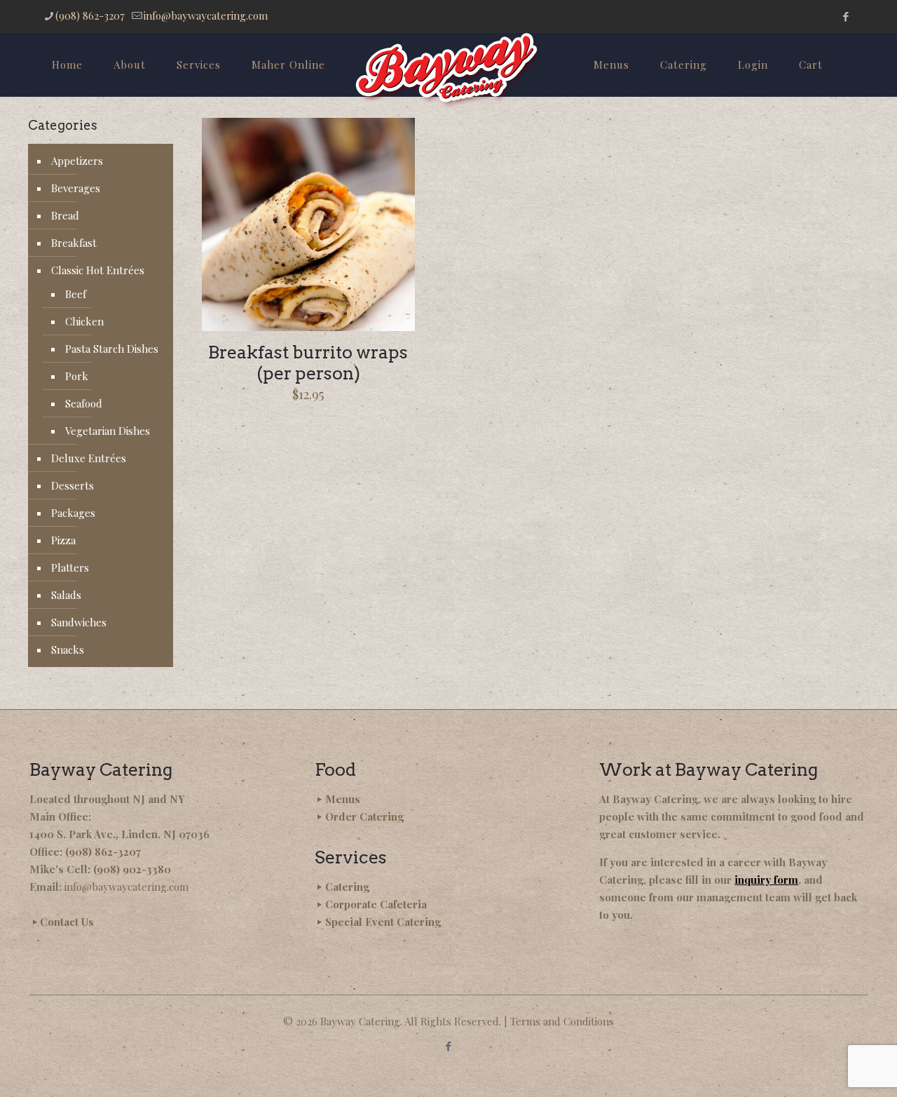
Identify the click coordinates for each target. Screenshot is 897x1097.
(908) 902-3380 (132, 869)
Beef (75, 294)
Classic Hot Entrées (97, 270)
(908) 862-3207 (90, 15)
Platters (70, 567)
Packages (73, 513)
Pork (76, 376)
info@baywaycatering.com (206, 15)
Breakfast (74, 243)
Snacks (67, 649)
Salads (66, 595)
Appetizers (77, 161)
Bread (65, 215)
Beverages (75, 188)
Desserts (72, 485)
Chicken (84, 321)
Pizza (63, 540)
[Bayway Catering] (448, 70)
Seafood (83, 403)
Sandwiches (79, 622)
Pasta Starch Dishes (111, 349)
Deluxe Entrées (88, 458)
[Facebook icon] (845, 16)
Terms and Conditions (562, 1021)
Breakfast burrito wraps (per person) (308, 363)
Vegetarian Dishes (107, 431)
